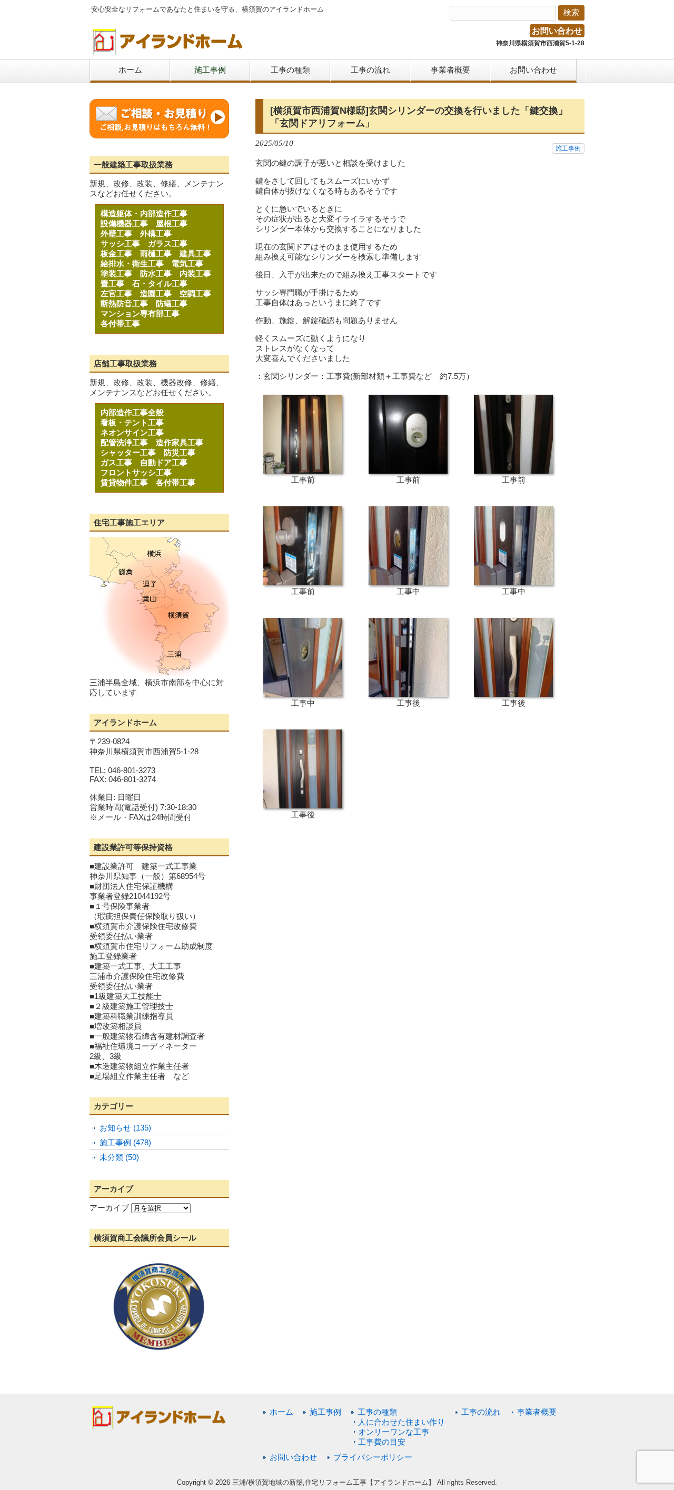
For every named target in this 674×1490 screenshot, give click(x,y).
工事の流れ (481, 1411)
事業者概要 (537, 1411)
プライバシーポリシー (372, 1457)
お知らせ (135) (125, 1127)
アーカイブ (109, 1207)
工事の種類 (377, 1411)
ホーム (281, 1411)
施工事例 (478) (125, 1142)
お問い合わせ (557, 30)
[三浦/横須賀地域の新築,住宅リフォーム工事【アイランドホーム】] (168, 51)
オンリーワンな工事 (393, 1431)
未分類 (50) (119, 1157)
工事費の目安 (381, 1441)
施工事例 (568, 148)
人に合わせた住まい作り (401, 1421)
